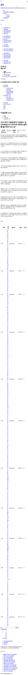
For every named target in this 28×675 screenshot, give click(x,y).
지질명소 (5, 29)
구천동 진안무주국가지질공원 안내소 (7, 594)
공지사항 (5, 60)
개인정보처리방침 (8, 641)
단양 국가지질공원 (8, 671)
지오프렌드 (13, 76)
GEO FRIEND (6, 30)
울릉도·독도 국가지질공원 (10, 654)
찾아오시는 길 (7, 42)
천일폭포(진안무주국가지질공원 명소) (8, 271)
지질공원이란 (6, 36)
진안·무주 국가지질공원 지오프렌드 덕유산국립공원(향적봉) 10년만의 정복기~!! (8, 468)
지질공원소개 (6, 27)
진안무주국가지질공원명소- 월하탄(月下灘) (8, 508)
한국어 (5, 13)
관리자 (5, 644)
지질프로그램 (6, 32)
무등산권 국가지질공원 (9, 661)
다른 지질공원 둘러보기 (7, 673)
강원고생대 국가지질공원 (9, 665)
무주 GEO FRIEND (8, 50)
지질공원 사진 (7, 63)
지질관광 (8, 72)
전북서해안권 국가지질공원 (10, 668)
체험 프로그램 (7, 54)
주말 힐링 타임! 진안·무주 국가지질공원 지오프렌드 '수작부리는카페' (8, 420)
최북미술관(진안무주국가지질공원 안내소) (8, 243)
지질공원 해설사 (7, 40)
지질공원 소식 (7, 61)
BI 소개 (5, 39)
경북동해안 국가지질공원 (9, 666)
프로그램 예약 (7, 56)
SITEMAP (5, 17)
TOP (2, 79)
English (8, 16)
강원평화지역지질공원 (9, 660)
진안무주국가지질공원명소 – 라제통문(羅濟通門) (8, 538)
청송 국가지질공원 (8, 658)
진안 (4, 105)
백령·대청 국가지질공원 (9, 669)
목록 (5, 629)
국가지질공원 (6, 37)
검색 (17, 627)
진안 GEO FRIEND (8, 49)
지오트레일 (6, 53)
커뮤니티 (5, 33)
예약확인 (11, 12)
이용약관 (5, 642)
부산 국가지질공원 (8, 657)
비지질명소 (6, 46)
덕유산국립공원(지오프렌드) (8, 617)
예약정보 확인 (7, 57)
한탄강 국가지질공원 (8, 663)
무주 (4, 107)
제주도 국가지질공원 (8, 655)
